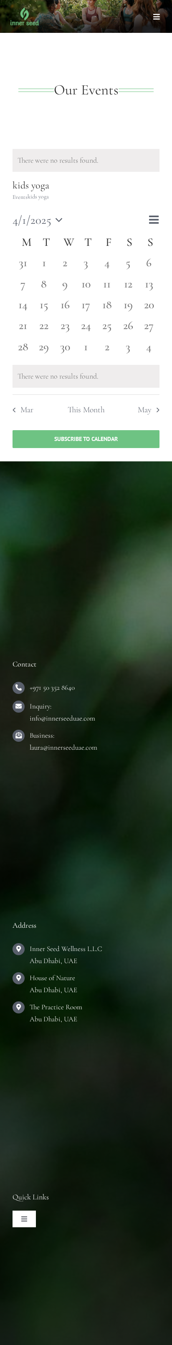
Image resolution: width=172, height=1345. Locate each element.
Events (20, 197)
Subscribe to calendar (86, 439)
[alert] (86, 160)
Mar (26, 410)
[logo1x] (24, 11)
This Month (86, 410)
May (145, 410)
